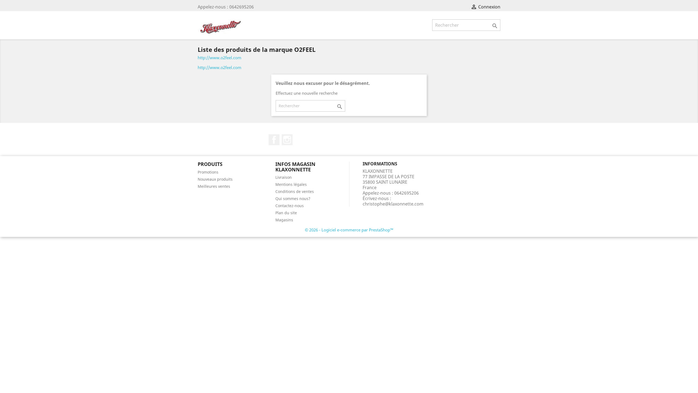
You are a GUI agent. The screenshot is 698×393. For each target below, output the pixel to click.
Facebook (274, 139)
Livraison (283, 177)
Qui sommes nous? (292, 198)
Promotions (208, 172)
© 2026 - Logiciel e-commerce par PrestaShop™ (349, 230)
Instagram (287, 139)
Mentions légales (291, 184)
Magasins (284, 219)
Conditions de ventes (294, 191)
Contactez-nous (289, 205)
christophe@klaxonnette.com (393, 204)
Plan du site (286, 212)
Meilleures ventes (214, 186)
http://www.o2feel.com (219, 57)
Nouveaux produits (215, 179)
